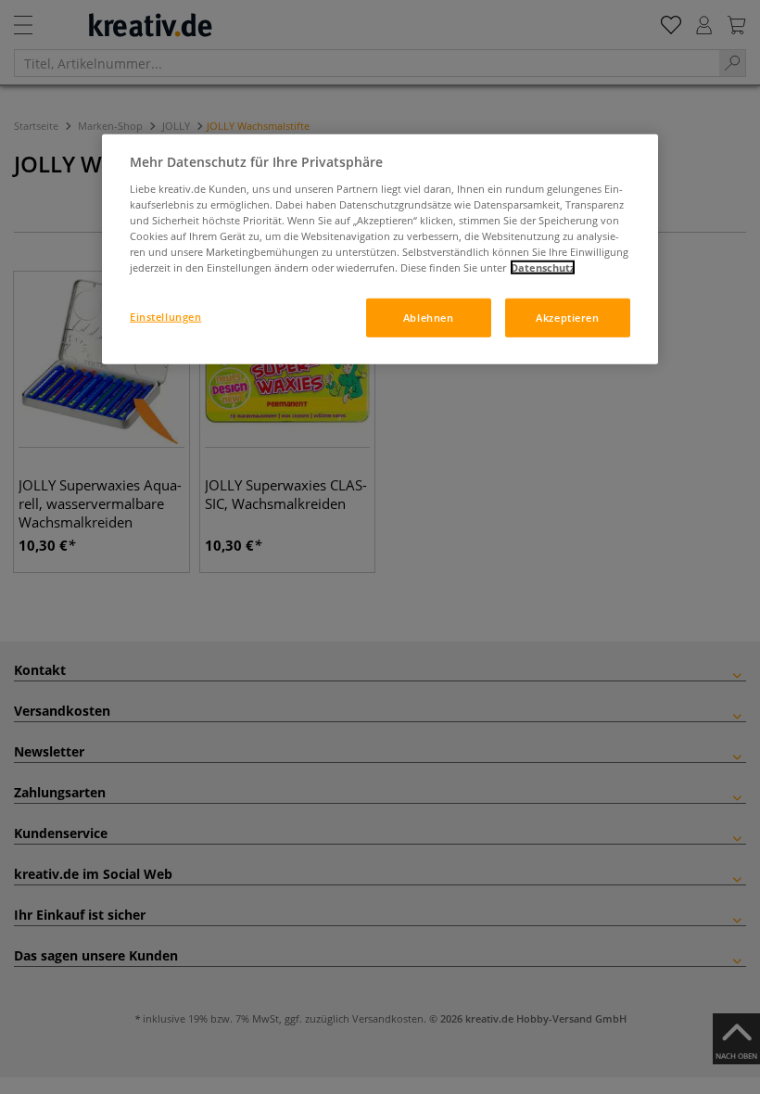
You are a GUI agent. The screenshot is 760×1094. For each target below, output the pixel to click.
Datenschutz (543, 267)
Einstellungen (165, 317)
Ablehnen (428, 317)
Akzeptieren (567, 317)
